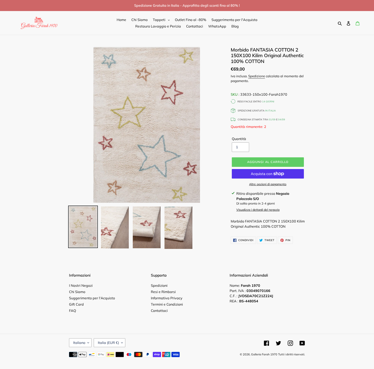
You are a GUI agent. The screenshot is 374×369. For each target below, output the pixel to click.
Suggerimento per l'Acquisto (92, 298)
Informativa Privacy (166, 298)
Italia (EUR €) (108, 342)
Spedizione (256, 76)
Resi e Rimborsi (163, 292)
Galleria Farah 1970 (264, 354)
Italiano (79, 342)
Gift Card (76, 304)
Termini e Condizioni (167, 304)
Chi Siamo (77, 292)
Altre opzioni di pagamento (267, 184)
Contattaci (159, 310)
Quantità (239, 139)
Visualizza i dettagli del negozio (258, 210)
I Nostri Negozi (81, 285)
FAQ (72, 310)
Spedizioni (159, 285)
